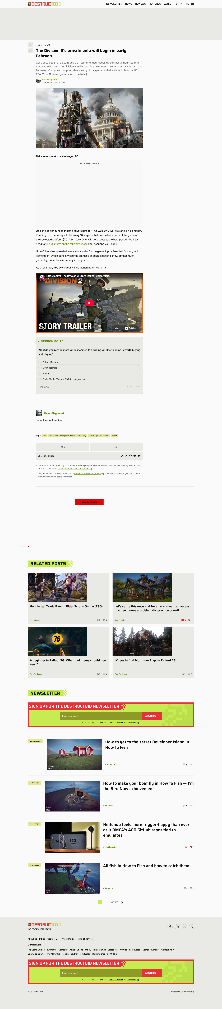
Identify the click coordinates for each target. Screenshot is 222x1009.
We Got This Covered (130, 949)
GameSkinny (167, 949)
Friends (46, 373)
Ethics (42, 939)
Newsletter (114, 3)
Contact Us (53, 939)
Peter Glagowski (50, 79)
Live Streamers (50, 367)
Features (155, 3)
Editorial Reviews (51, 362)
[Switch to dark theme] (187, 4)
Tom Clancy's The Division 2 (99, 436)
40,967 (114, 902)
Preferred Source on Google (87, 473)
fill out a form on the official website (66, 243)
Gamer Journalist (150, 949)
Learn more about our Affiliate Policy (75, 468)
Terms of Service (116, 722)
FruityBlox (85, 954)
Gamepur (62, 949)
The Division (53, 436)
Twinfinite (51, 949)
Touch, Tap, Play (70, 954)
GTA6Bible (112, 954)
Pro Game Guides (36, 949)
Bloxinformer (98, 954)
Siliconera (113, 949)
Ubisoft (114, 436)
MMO (47, 45)
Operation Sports (36, 954)
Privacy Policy (133, 722)
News (128, 3)
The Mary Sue (53, 954)
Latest (168, 3)
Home (39, 45)
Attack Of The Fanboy (80, 949)
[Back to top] (29, 546)
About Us (32, 939)
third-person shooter (67, 436)
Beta (44, 436)
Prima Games (99, 949)
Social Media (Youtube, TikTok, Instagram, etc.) (65, 379)
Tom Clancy (81, 436)
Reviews (140, 3)
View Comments (89, 502)
